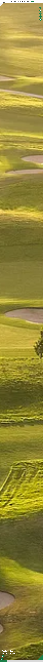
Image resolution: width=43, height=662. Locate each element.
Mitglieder (14, 1)
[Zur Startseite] (4, 2)
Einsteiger (19, 1)
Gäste (11, 1)
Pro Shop (23, 1)
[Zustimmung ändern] (2, 659)
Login (32, 1)
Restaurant (27, 1)
